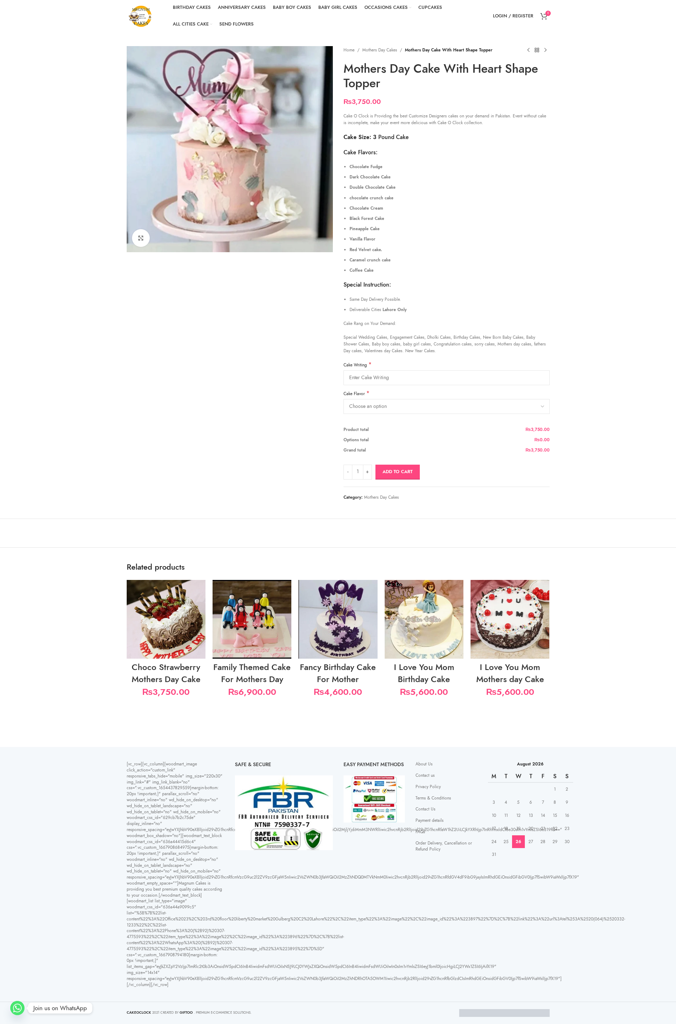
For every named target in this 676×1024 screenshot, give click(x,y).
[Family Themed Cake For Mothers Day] (252, 619)
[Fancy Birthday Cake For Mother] (337, 619)
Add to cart (398, 472)
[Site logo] (141, 15)
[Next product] (545, 50)
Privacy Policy (428, 787)
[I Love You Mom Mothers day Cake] (510, 619)
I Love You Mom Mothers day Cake (510, 673)
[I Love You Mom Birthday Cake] (424, 619)
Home (349, 50)
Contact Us (425, 809)
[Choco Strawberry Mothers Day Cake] (166, 619)
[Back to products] (537, 50)
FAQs (420, 832)
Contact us (425, 775)
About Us (424, 764)
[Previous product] (528, 50)
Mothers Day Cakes (379, 50)
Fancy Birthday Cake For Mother (338, 673)
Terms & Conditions (433, 798)
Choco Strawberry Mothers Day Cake (166, 673)
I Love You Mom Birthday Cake (424, 673)
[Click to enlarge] (141, 238)
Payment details (430, 820)
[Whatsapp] (17, 1008)
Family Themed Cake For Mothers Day (252, 673)
